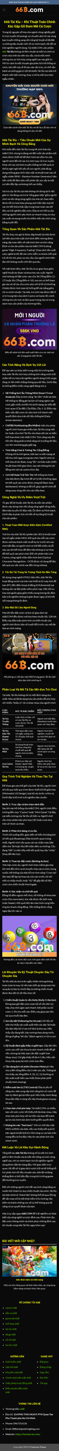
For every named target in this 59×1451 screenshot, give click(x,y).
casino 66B (11, 1307)
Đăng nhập (45, 1367)
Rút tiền (44, 1377)
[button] (4, 9)
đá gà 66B (10, 1334)
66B (22, 1408)
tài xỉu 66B (10, 1328)
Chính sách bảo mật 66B (18, 1377)
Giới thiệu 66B (13, 1361)
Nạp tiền (44, 1372)
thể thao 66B (12, 1323)
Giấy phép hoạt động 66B (18, 1383)
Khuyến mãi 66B (14, 1372)
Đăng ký (44, 1361)
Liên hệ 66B (11, 1367)
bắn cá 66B (11, 1313)
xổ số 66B (10, 1339)
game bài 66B (12, 1318)
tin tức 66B (11, 1345)
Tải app (44, 1383)
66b (4, 51)
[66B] (29, 9)
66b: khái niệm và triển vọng (29, 1280)
